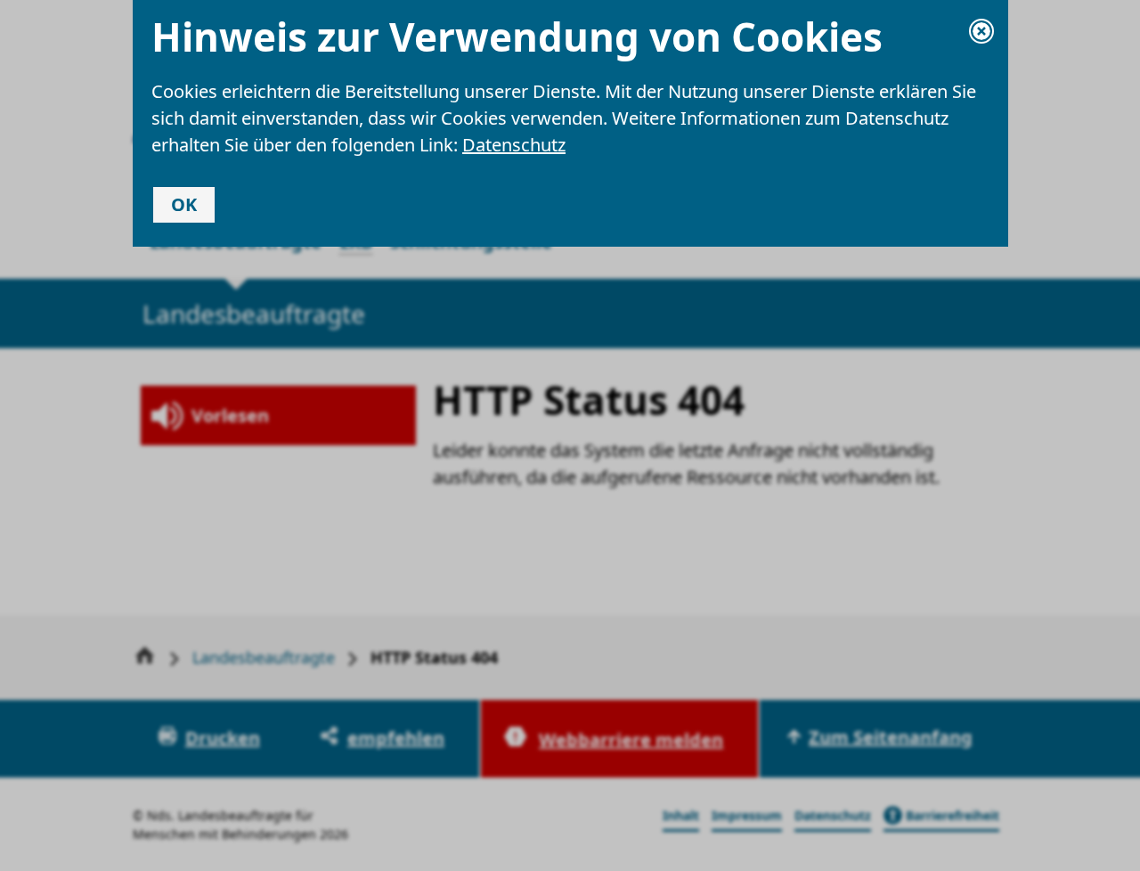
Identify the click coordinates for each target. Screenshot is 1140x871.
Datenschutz (514, 145)
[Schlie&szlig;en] (981, 31)
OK (184, 204)
